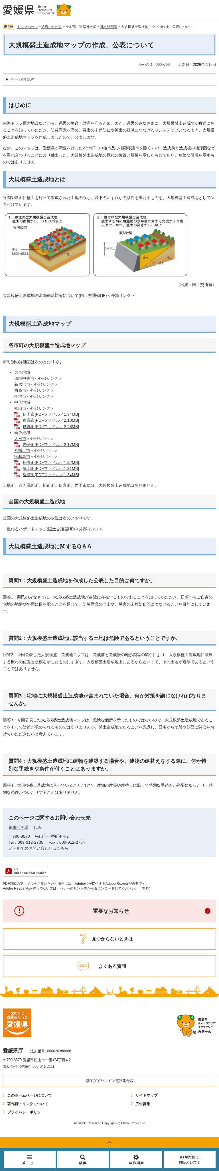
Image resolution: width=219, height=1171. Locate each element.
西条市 (20, 390)
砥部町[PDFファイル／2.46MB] (51, 426)
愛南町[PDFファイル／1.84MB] (51, 474)
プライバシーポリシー (25, 1112)
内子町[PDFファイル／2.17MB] (51, 444)
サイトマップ (146, 1095)
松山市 (20, 408)
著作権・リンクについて (27, 1104)
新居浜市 (22, 384)
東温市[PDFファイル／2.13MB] (51, 420)
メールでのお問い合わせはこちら (38, 848)
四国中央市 (24, 378)
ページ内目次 (22, 79)
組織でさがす (51, 27)
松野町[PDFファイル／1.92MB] (51, 462)
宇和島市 (22, 456)
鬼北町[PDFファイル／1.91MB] (51, 468)
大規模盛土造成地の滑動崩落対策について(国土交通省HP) (55, 295)
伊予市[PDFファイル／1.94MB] (51, 414)
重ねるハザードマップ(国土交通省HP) (41, 529)
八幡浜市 (22, 450)
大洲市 (20, 438)
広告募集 (142, 1104)
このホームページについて (29, 1095)
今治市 (20, 396)
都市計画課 (108, 27)
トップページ (27, 27)
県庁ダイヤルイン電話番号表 (110, 1081)
